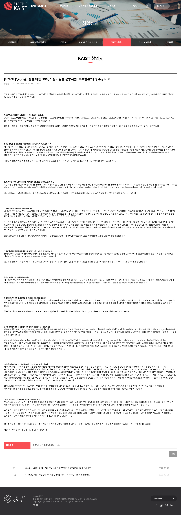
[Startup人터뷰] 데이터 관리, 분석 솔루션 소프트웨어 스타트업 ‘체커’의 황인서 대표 (58, 468)
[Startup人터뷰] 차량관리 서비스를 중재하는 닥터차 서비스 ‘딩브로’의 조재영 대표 (57, 475)
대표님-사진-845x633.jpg (44, 445)
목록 (173, 454)
